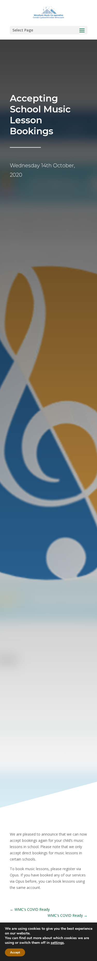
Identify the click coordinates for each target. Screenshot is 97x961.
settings (57, 942)
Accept (15, 952)
